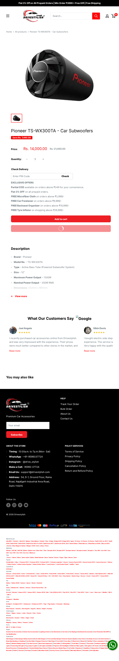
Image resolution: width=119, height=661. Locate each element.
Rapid (44, 608)
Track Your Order (69, 404)
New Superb (25, 608)
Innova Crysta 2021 (89, 562)
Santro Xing (75, 576)
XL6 (37, 546)
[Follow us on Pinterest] (20, 505)
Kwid (32, 618)
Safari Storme (39, 557)
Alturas (8, 550)
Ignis (72, 541)
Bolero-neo (32, 550)
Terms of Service (74, 451)
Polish (15, 650)
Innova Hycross (101, 562)
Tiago (61, 557)
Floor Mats (57, 643)
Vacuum (21, 650)
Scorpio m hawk (82, 550)
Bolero (25, 550)
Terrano (25, 622)
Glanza (110, 562)
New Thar (39, 550)
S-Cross (77, 541)
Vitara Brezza (83, 543)
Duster (17, 618)
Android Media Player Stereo (38, 648)
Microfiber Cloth (43, 650)
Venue (77, 573)
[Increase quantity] (43, 159)
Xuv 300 (104, 550)
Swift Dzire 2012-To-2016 (34, 543)
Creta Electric (30, 573)
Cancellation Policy (75, 466)
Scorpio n (91, 550)
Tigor (65, 557)
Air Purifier (71, 648)
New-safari (25, 557)
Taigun (13, 613)
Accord (8, 592)
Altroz (19, 557)
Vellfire (72, 564)
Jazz (91, 592)
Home (9, 31)
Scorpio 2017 (61, 550)
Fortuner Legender (56, 562)
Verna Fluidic (10, 578)
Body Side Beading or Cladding (15, 641)
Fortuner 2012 (24, 562)
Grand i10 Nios (42, 576)
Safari (32, 557)
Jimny (42, 546)
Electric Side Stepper (39, 639)
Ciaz (47, 541)
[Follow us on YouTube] (26, 505)
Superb (33, 608)
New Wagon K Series (19, 546)
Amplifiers (87, 648)
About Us (65, 413)
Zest (75, 557)
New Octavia (10, 608)
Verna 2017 (95, 576)
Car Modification (11, 634)
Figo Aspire (51, 604)
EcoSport (9, 604)
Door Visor (82, 639)
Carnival (39, 583)
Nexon (71, 557)
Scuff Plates (104, 646)
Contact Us (66, 418)
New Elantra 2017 (100, 573)
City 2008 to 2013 (55, 592)
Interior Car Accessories (30, 632)
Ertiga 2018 (57, 541)
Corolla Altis (10, 562)
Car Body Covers (92, 639)
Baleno (28, 541)
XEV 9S (20, 550)
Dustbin (34, 650)
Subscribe (16, 434)
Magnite (8, 622)
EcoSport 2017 (17, 604)
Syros (29, 583)
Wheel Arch (75, 641)
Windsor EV (14, 587)
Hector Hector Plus (37, 587)
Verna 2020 (104, 576)
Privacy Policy (72, 456)
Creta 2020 (61, 573)
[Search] (96, 16)
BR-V (9, 594)
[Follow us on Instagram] (14, 505)
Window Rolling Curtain (19, 643)
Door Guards (65, 650)
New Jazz (98, 592)
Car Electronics (56, 632)
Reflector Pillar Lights (76, 646)
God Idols (85, 650)
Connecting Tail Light (17, 646)
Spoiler (75, 639)
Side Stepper (10, 639)
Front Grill (59, 641)
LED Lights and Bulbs (45, 646)
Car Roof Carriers (104, 639)
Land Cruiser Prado (62, 564)
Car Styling (72, 632)
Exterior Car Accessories (14, 632)
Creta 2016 (44, 573)
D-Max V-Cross (16, 627)
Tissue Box (90, 643)
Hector (28, 587)
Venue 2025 (16, 573)
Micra (20, 622)
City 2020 (81, 592)
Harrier (51, 557)
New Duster (9, 618)
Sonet (33, 583)
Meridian (16, 599)
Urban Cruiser (11, 564)
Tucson (83, 576)
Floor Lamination (99, 641)
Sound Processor (11, 648)
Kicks (31, 622)
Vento (39, 613)
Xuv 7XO (19, 553)
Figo (45, 604)
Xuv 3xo (26, 553)
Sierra (14, 557)
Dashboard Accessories (85, 632)
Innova (66, 562)
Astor (8, 587)
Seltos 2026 (15, 583)
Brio (47, 592)
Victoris (15, 541)
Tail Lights (88, 646)
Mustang (66, 604)
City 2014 (66, 592)
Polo (34, 613)
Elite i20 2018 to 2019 (22, 576)
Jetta (23, 613)
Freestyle (59, 604)
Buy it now (39, 227)
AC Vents (96, 646)
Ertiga (51, 541)
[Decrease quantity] (27, 159)
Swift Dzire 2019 (60, 543)
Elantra (92, 573)
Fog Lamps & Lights (31, 646)
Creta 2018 (52, 573)
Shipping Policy (73, 461)
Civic (87, 592)
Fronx (47, 546)
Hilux (17, 562)
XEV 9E (14, 550)
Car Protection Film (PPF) (101, 632)
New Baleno (35, 541)
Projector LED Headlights (61, 646)
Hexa (46, 557)
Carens (23, 583)
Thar (45, 550)
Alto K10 (22, 541)
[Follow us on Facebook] (8, 505)
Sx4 (67, 543)
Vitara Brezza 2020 (94, 543)
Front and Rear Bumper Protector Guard (59, 639)
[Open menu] (7, 16)
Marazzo (32, 553)
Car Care (65, 632)
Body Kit (83, 641)
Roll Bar (90, 641)
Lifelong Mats (66, 643)
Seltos (8, 583)
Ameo (19, 613)
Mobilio (105, 592)
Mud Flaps (52, 641)
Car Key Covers (55, 650)
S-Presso (84, 541)
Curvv (9, 557)
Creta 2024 (69, 573)
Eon (60, 576)
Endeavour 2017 (37, 604)
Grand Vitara (73, 543)
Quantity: (16, 159)
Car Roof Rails (30, 641)
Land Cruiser (51, 564)
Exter (23, 573)
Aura (37, 573)
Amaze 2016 (31, 592)
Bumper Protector (41, 641)
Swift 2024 (22, 543)
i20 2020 (55, 576)
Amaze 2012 (22, 592)
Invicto (9, 546)
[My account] (107, 16)
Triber (22, 618)
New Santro (66, 576)
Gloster (22, 587)
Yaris (77, 564)
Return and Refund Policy (79, 470)
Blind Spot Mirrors (76, 650)
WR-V (110, 592)
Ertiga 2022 (66, 541)
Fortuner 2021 (44, 562)
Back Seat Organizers (45, 643)
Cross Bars (67, 641)
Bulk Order (66, 408)
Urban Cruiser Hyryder (24, 564)
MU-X (8, 627)
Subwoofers (95, 648)
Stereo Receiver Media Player (58, 648)
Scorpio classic (71, 550)
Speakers (79, 648)
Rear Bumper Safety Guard (23, 639)
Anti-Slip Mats (94, 650)
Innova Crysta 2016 (75, 562)
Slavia (39, 608)
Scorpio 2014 (52, 550)
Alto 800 (9, 541)
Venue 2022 (84, 573)
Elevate (14, 592)
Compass (9, 599)
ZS (45, 587)
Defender (9, 569)
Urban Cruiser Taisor (39, 564)
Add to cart (61, 219)
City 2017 (73, 592)
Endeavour (27, 604)
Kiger (27, 618)
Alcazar (8, 573)
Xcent (88, 576)
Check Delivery (19, 169)
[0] (113, 16)
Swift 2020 (14, 543)
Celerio (42, 541)
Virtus (8, 613)
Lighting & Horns (45, 632)
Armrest (82, 643)
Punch (56, 557)
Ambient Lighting (100, 643)
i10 (50, 576)
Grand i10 (34, 576)
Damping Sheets (23, 648)
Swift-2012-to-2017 (101, 541)
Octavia (18, 608)
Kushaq (49, 608)
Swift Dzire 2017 (49, 543)
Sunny (15, 622)
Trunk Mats (75, 643)
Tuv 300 (97, 550)
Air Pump (28, 650)
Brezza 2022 (106, 543)
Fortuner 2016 (34, 562)
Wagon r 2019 (31, 546)
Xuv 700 (12, 553)
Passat (29, 613)
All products (21, 31)
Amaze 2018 (41, 592)
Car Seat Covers (32, 643)
